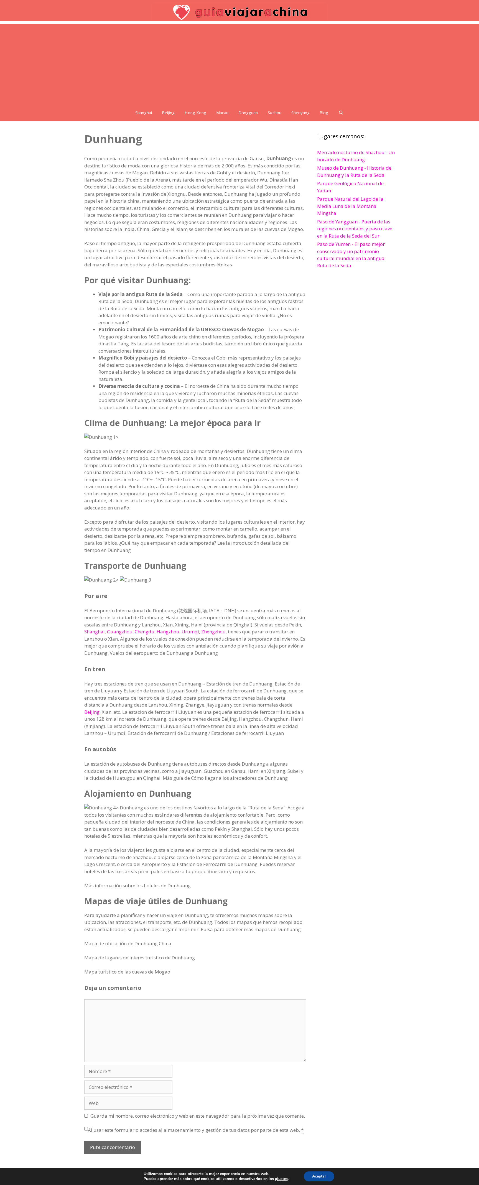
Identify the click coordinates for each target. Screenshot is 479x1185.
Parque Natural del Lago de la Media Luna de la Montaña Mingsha (350, 206)
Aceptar (319, 1176)
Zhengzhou (213, 631)
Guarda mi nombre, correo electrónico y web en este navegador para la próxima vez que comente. (197, 1116)
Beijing (168, 112)
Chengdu (144, 631)
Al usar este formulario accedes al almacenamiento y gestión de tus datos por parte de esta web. (196, 1130)
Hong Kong (195, 112)
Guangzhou (120, 631)
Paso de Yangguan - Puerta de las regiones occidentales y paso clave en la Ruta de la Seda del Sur (354, 228)
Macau (222, 112)
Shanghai (143, 112)
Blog (324, 112)
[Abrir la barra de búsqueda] (340, 112)
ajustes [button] (281, 1178)
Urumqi (190, 631)
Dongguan (248, 112)
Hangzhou (168, 631)
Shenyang (300, 112)
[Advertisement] (239, 62)
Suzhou (274, 112)
